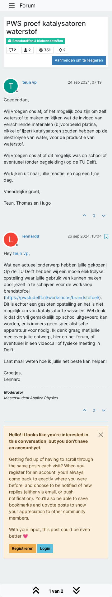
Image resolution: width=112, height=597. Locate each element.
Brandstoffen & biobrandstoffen (37, 41)
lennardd (30, 236)
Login (45, 548)
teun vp (29, 82)
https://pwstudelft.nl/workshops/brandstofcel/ (52, 297)
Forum (27, 5)
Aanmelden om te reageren (79, 60)
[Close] (101, 434)
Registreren (22, 548)
